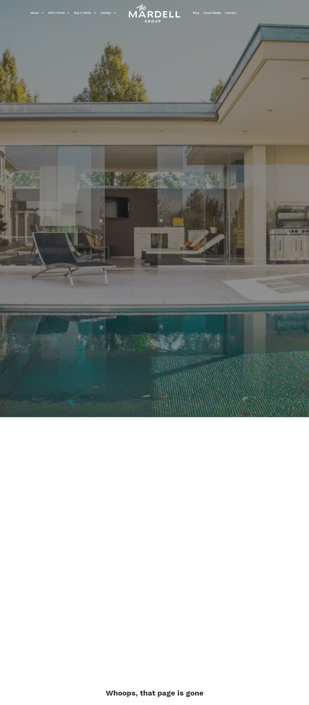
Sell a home (56, 13)
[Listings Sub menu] (114, 12)
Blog (196, 13)
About (34, 13)
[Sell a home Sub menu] (68, 12)
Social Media (212, 13)
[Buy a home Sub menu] (94, 12)
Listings (105, 13)
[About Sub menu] (42, 12)
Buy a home (82, 13)
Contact (230, 13)
